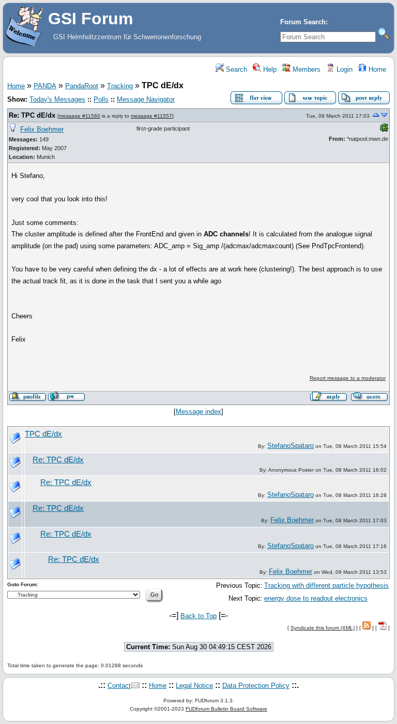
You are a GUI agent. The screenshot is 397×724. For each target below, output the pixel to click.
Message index (198, 411)
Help (269, 69)
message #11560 (79, 116)
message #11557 (151, 116)
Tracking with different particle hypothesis (326, 585)
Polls (101, 99)
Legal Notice (194, 685)
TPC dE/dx (43, 434)
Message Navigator (146, 99)
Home (376, 69)
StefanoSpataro (290, 445)
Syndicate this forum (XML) (323, 628)
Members (305, 69)
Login (343, 69)
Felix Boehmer (42, 129)
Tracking (120, 86)
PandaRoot (81, 86)
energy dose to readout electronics (316, 598)
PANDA (45, 86)
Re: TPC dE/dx (32, 115)
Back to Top (198, 616)
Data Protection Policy (255, 685)
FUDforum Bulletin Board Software (226, 709)
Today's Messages (57, 99)
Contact (119, 685)
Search (235, 69)
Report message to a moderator (348, 378)
